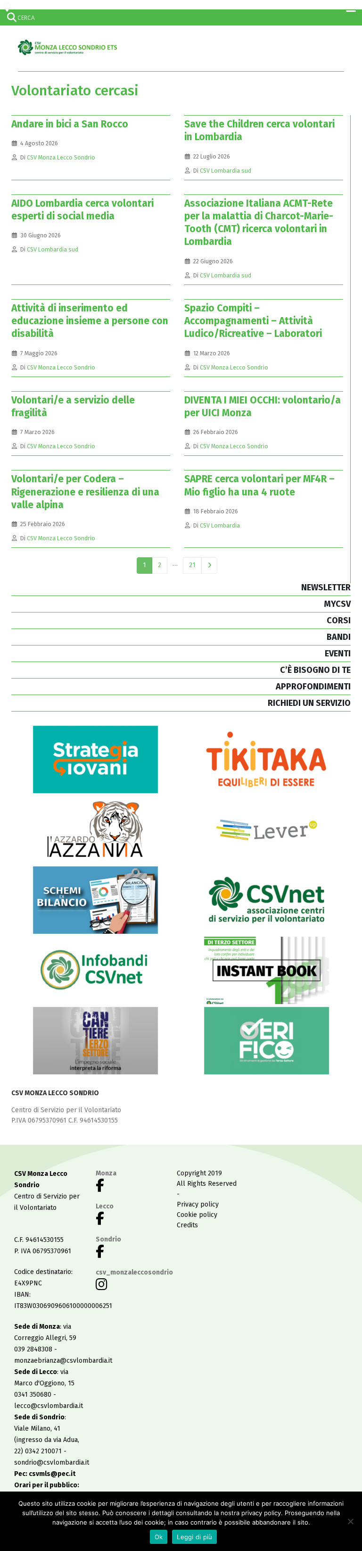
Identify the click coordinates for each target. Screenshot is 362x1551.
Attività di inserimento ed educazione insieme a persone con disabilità (89, 321)
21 (192, 565)
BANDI (339, 637)
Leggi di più (194, 1537)
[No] (350, 1521)
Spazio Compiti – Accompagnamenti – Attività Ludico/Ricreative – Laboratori (253, 321)
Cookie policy (197, 1215)
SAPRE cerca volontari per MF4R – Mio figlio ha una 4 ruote (259, 485)
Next (209, 565)
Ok (159, 1537)
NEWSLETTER (326, 587)
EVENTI (338, 653)
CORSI (339, 620)
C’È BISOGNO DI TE (315, 670)
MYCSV (337, 604)
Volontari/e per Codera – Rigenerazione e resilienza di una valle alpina (85, 492)
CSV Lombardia (220, 525)
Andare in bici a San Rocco (69, 124)
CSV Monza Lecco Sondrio (61, 157)
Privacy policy (198, 1204)
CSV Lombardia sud (225, 170)
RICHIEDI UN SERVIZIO (309, 703)
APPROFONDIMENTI (313, 686)
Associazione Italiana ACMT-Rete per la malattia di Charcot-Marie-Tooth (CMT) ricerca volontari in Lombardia (258, 222)
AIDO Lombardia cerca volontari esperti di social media (82, 209)
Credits (187, 1225)
